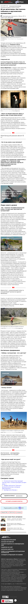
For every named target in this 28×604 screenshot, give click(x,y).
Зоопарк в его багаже (10, 490)
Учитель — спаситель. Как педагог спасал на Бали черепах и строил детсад (16, 519)
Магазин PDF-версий (7, 541)
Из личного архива (7, 110)
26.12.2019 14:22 (4, 6)
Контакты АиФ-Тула (7, 549)
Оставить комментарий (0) (14, 501)
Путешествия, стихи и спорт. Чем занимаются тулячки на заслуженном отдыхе (15, 529)
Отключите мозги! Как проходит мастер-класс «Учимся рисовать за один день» (14, 482)
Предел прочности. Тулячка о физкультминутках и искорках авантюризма (11, 487)
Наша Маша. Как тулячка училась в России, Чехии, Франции (12, 193)
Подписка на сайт (7, 547)
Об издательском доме (8, 539)
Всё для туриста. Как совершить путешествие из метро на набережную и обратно (16, 524)
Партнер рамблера (13, 596)
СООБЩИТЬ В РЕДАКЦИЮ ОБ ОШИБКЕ (12, 554)
